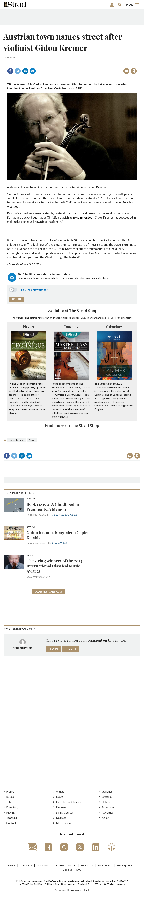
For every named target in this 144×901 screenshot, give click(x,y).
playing (45, 317)
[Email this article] (33, 71)
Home (10, 791)
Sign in (89, 63)
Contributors (44, 865)
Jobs (9, 802)
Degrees (61, 817)
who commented (81, 217)
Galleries (107, 791)
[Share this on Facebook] (10, 71)
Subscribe (108, 807)
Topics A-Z (87, 865)
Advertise (107, 812)
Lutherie (107, 796)
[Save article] (134, 71)
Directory (12, 807)
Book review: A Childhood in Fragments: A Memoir (53, 506)
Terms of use (104, 865)
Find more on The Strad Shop (72, 425)
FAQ (78, 869)
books (67, 317)
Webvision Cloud (80, 890)
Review (31, 499)
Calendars (114, 326)
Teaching (71, 326)
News (32, 439)
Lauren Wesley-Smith (64, 514)
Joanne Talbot (59, 543)
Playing (28, 326)
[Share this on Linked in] (25, 71)
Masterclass (63, 823)
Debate (106, 802)
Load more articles (48, 591)
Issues (10, 796)
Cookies (67, 869)
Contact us (12, 823)
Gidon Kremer (17, 439)
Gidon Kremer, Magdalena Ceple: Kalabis (57, 535)
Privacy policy (124, 865)
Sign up (17, 299)
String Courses (65, 812)
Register (71, 648)
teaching (59, 317)
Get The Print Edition (68, 802)
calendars (91, 317)
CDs (83, 317)
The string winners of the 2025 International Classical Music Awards (54, 566)
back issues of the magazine (117, 317)
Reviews (61, 807)
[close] (137, 63)
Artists (60, 791)
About (105, 817)
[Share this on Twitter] (18, 71)
